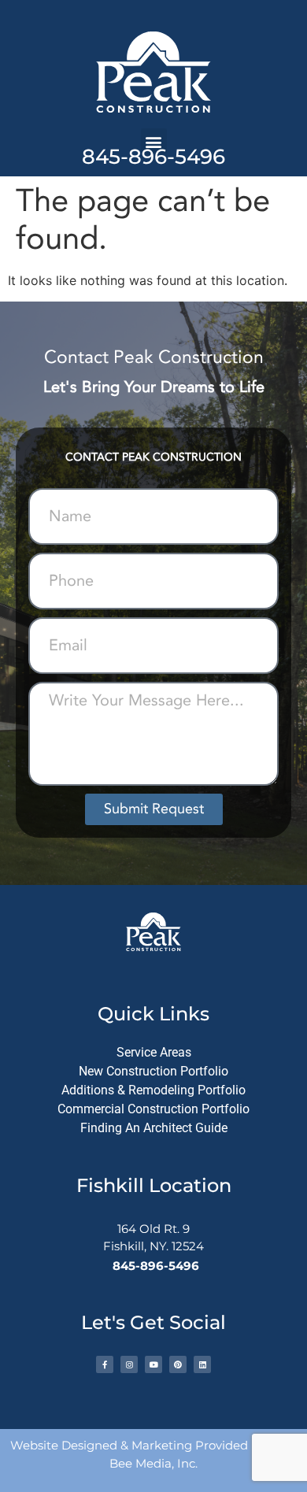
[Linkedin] (202, 1364)
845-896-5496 (153, 156)
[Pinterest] (178, 1364)
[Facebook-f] (104, 1364)
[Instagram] (129, 1364)
